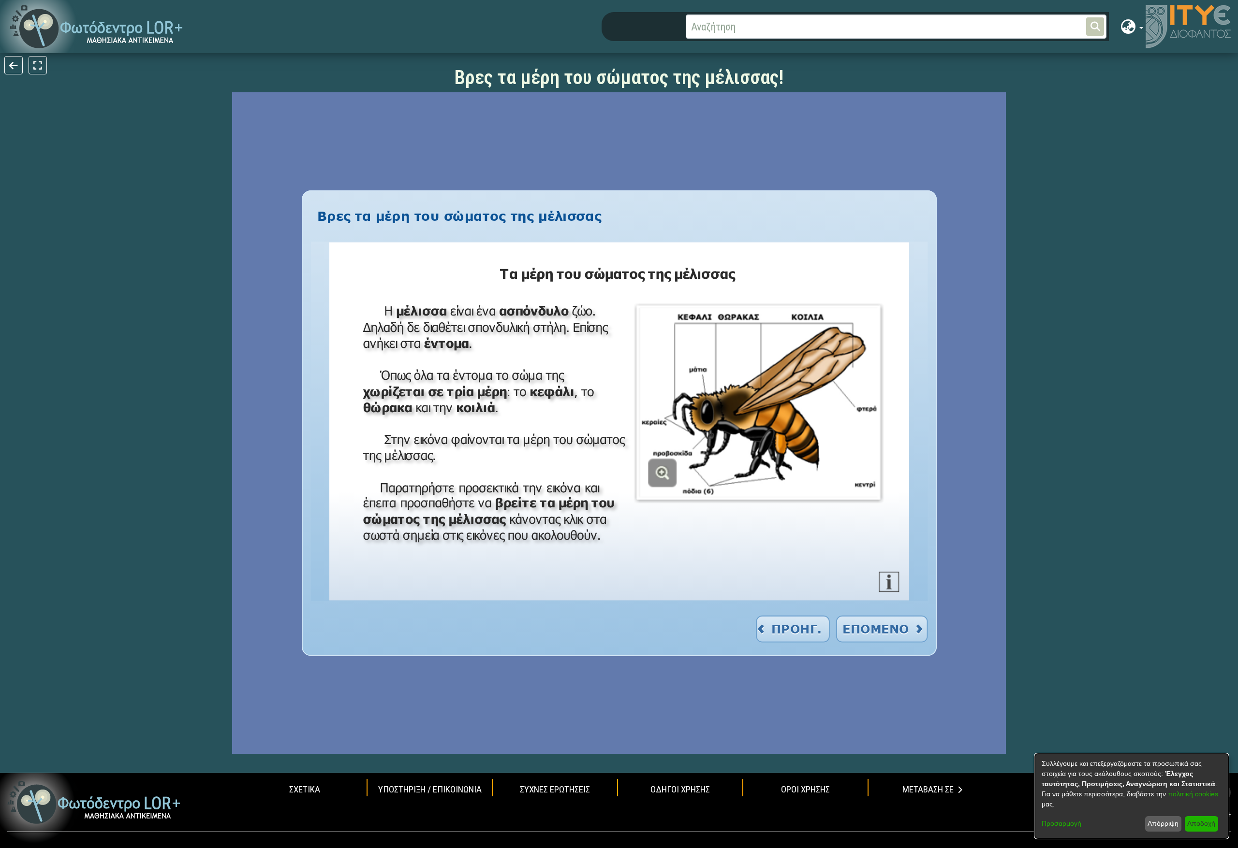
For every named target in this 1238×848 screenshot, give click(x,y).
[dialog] (1131, 796)
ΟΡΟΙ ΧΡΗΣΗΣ (805, 789)
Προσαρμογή (1061, 823)
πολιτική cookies (1193, 794)
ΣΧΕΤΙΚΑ (304, 789)
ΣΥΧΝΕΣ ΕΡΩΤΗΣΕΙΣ (555, 789)
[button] (96, 26)
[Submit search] (1095, 26)
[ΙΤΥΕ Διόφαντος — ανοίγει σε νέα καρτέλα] (1188, 26)
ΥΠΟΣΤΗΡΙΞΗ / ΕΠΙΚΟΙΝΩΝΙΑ (430, 789)
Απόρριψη (1163, 823)
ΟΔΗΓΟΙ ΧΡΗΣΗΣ (680, 789)
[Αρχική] (94, 802)
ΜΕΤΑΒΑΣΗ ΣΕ (928, 789)
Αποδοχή (1201, 823)
